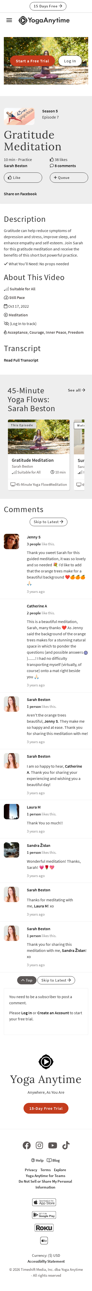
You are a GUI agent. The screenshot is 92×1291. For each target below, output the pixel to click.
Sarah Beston (15, 165)
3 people (34, 543)
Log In (26, 1012)
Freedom (76, 332)
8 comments (65, 165)
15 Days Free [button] (46, 6)
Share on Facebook (20, 193)
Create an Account (53, 1012)
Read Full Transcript (21, 360)
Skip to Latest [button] (47, 521)
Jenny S (34, 536)
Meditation (18, 314)
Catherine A (37, 605)
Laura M (34, 807)
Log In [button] (70, 60)
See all (75, 390)
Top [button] (28, 980)
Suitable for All (22, 288)
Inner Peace (56, 332)
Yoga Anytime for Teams (45, 1175)
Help (39, 1160)
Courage (36, 332)
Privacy (31, 1169)
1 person (34, 706)
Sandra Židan (38, 845)
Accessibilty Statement (46, 1261)
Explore (60, 1169)
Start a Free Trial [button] (32, 60)
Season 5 (50, 110)
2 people (34, 612)
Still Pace (17, 297)
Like (16, 177)
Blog (56, 1160)
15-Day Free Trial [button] (46, 1108)
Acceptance (18, 332)
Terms (45, 1169)
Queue (63, 177)
